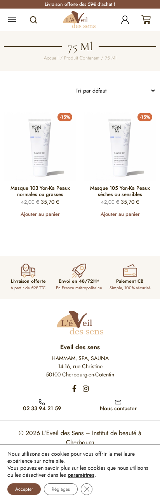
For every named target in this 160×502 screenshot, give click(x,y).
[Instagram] (86, 388)
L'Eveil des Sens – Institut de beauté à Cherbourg (91, 438)
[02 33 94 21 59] (42, 401)
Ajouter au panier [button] (40, 214)
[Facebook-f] (74, 388)
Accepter (24, 489)
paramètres (81, 474)
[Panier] (146, 19)
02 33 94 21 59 (42, 408)
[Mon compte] (125, 19)
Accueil (51, 57)
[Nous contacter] (118, 401)
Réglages (61, 489)
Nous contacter (118, 408)
